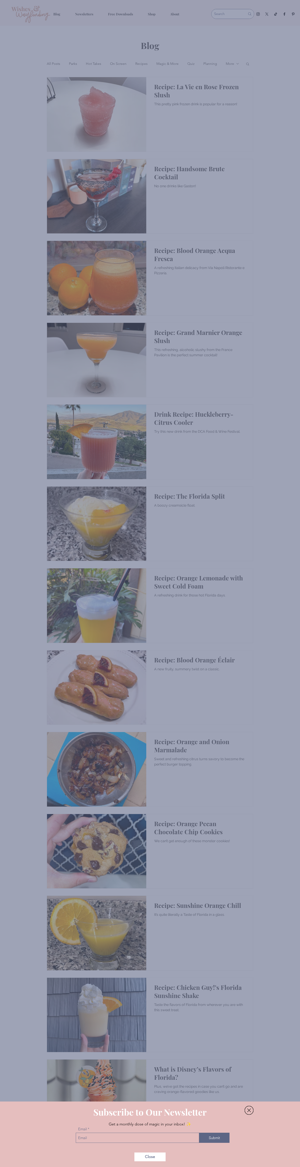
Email (82, 1129)
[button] (249, 1110)
